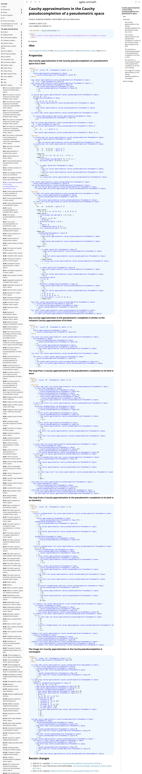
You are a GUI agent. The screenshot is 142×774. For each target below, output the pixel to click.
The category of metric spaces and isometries (12, 174)
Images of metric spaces (13, 402)
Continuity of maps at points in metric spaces (12, 260)
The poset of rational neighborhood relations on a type (12, 650)
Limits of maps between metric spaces (13, 463)
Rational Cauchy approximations (10, 690)
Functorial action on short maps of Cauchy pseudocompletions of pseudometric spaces (11, 384)
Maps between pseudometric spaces (10, 497)
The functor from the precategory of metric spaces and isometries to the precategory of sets (12, 335)
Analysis (4, 32)
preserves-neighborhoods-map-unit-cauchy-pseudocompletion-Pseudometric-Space (70, 585)
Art (2, 18)
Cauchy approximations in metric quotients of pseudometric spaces (12, 193)
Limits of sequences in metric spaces (12, 474)
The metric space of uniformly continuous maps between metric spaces (12, 577)
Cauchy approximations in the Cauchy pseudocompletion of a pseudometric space (12, 185)
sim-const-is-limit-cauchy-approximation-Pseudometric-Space (58, 356)
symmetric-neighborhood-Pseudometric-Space (51, 683)
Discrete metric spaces (12, 290)
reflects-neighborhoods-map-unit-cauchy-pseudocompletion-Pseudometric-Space (67, 457)
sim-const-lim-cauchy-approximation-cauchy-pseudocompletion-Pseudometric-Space (64, 337)
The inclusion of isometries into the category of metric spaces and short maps (13, 343)
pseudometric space (87, 50)
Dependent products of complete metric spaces (12, 281)
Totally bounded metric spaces (13, 744)
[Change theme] (31, 2)
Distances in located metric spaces (11, 294)
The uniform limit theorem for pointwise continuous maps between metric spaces (11, 767)
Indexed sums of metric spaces (12, 417)
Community (5, 9)
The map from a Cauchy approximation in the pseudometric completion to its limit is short (132, 53)
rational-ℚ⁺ (45, 699)
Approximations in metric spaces (11, 157)
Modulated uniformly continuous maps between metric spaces (12, 609)
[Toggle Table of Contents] (27, 2)
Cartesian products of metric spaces (12, 169)
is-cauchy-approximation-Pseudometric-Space (53, 139)
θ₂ (42, 206)
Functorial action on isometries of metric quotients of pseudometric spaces (12, 367)
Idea (124, 16)
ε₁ (38, 150)
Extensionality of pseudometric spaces (10, 328)
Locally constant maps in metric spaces (13, 484)
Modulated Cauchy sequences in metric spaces (12, 603)
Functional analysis (8, 62)
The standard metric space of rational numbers (11, 559)
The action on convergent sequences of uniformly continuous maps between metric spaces (13, 129)
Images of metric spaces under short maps (13, 406)
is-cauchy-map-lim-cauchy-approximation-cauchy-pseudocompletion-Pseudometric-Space (68, 137)
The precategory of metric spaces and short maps (13, 666)
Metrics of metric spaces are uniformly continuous (13, 592)
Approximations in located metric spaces (10, 152)
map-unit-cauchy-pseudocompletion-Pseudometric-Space (59, 734)
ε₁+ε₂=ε (49, 150)
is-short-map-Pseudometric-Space (48, 388)
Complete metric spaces (13, 256)
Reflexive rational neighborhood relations (11, 705)
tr (37, 164)
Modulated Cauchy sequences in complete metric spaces (12, 597)
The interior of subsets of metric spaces (12, 429)
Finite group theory (8, 54)
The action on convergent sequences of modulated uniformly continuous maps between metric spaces (13, 114)
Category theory (7, 35)
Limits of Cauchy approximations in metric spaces (11, 445)
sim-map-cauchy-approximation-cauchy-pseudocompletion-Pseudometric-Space (62, 719)
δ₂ (42, 149)
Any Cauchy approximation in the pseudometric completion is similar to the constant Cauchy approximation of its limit (133, 40)
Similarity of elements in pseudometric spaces (12, 729)
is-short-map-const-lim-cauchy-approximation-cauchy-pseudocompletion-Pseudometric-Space (70, 386)
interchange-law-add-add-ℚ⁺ (51, 159)
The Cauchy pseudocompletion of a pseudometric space (10, 224)
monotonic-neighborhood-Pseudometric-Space (58, 284)
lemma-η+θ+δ (41, 210)
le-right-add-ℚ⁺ (46, 706)
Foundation (6, 57)
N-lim (42, 548)
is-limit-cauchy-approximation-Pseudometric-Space (56, 195)
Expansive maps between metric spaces (10, 318)
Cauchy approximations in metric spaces (12, 199)
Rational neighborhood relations (13, 695)
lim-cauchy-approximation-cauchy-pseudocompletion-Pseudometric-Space (60, 182)
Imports (34, 41)
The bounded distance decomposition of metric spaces (12, 163)
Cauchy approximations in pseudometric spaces (12, 204)
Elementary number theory (8, 47)
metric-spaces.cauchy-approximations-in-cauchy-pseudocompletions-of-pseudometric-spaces (68, 35)
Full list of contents (8, 21)
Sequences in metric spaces (12, 714)
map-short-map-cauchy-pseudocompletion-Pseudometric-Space (61, 670)
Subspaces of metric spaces (12, 734)
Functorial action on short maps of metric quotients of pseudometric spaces (13, 392)
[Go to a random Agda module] (39, 2)
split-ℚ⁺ (52, 129)
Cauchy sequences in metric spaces (12, 235)
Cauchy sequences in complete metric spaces (12, 230)
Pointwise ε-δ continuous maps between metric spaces (11, 643)
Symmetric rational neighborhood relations (11, 739)
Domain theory (7, 43)
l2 (36, 70)
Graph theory (6, 68)
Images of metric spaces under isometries (13, 398)
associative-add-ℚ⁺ (48, 221)
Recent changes (128, 81)
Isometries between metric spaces (11, 434)
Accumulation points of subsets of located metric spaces (12, 90)
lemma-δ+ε (40, 154)
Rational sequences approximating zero (12, 700)
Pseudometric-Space (58, 70)
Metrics (7, 585)
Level (42, 70)
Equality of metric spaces (11, 308)
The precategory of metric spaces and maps (11, 661)
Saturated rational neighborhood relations (11, 710)
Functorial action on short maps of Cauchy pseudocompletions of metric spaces (12, 375)
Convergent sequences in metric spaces (12, 271)
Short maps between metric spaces (12, 719)
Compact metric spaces (12, 253)
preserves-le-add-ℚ (46, 698)
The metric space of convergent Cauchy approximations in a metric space (11, 527)
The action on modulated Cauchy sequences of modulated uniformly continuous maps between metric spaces (13, 139)
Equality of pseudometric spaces (10, 313)
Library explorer (7, 15)
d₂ (41, 96)
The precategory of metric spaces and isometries (12, 656)
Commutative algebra (9, 37)
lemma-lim (40, 231)
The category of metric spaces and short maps (12, 178)
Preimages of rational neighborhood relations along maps (12, 677)
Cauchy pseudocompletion (64, 50)
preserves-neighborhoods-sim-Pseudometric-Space (55, 406)
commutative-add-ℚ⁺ (49, 226)
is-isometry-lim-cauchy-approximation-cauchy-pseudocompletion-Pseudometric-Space (67, 604)
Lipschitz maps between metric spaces (13, 479)
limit (104, 50)
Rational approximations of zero (10, 685)
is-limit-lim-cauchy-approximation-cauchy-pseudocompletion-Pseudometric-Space (66, 193)
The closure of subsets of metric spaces (12, 249)
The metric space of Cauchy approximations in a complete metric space (12, 512)
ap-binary (44, 160)
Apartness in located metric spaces (11, 147)
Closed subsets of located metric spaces (11, 239)
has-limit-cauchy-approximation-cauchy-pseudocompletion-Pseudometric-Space (63, 302)
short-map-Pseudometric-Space (45, 483)
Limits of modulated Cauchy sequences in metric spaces (12, 468)
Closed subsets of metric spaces (13, 244)
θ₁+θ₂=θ (49, 206)
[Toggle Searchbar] (35, 2)
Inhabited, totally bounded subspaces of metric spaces (12, 423)
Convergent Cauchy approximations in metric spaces (11, 265)
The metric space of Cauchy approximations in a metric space (12, 519)
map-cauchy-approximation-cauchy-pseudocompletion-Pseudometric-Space (60, 80)
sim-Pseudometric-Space (42, 338)
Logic (4, 82)
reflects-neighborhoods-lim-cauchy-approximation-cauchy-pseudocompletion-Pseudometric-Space (72, 513)
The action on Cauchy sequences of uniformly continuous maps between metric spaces (11, 105)
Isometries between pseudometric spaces (11, 439)
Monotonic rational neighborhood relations (11, 615)
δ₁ (38, 149)
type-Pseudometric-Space (52, 81)
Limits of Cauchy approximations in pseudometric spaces (10, 452)
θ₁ (38, 206)
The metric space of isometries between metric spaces (11, 542)
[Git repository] (136, 2)
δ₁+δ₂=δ (49, 149)
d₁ (38, 96)
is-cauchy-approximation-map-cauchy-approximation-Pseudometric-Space (62, 116)
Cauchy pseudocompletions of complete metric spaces (10, 210)
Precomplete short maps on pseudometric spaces (13, 671)
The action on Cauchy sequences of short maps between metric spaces (11, 97)
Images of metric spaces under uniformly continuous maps (13, 412)
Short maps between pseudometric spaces (12, 724)
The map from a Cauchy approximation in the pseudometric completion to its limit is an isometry (132, 64)
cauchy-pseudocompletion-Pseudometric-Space (55, 75)
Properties (126, 19)
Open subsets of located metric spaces (13, 628)
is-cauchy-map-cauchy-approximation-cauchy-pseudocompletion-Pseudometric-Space (64, 94)
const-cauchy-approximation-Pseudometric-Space (56, 345)
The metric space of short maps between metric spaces (12, 570)
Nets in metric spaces (12, 624)
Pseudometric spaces (12, 681)
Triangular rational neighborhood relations (11, 753)
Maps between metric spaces (12, 492)
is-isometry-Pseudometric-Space (48, 605)
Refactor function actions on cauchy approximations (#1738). (74, 771)
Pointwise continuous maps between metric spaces (12, 637)
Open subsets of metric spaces (12, 632)
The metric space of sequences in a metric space (12, 564)
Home (3, 7)
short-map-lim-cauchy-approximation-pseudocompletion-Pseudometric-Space (61, 482)
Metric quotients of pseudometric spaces (11, 506)
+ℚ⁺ (40, 101)
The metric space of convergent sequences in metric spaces (11, 535)
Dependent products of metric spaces (12, 286)
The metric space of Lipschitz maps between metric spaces (13, 549)
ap (41, 216)
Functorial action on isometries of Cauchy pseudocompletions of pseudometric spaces (11, 359)
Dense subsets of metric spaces (13, 276)
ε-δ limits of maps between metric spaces (11, 303)
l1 (34, 70)
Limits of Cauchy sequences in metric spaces (12, 458)
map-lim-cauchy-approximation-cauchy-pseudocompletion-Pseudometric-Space (62, 122)
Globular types (7, 65)
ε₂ (42, 150)
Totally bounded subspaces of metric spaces (12, 749)
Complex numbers (8, 40)
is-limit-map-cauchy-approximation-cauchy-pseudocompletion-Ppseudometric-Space (64, 665)
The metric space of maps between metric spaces (12, 555)
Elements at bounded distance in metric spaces (12, 299)
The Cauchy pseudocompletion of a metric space (12, 217)
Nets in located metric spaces (12, 620)
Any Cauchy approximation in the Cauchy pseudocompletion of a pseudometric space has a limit (132, 27)
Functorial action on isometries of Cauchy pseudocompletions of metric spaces (12, 351)
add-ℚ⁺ (51, 160)
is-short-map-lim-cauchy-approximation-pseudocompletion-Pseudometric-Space (65, 444)
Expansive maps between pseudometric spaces (13, 323)
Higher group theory (8, 74)
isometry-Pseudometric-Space (45, 635)
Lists (3, 79)
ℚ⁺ (34, 81)
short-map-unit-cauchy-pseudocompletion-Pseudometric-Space (63, 675)
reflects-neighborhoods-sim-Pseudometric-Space (54, 549)
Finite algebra (6, 51)
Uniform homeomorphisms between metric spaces (12, 759)
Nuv (41, 455)
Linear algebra (7, 76)
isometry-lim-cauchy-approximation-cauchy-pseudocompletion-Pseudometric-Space (64, 633)
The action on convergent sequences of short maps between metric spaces (13, 122)
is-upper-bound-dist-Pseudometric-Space (56, 165)
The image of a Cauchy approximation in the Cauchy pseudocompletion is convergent (132, 74)
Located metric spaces (12, 488)
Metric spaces (6, 85)
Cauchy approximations (38, 50)
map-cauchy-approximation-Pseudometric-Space (51, 85)
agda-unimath (87, 2)
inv (41, 228)
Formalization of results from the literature (9, 25)
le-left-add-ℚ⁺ (48, 297)
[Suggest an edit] (139, 2)
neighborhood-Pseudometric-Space (46, 98)
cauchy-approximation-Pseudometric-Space (50, 73)
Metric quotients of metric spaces (11, 501)
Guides (4, 12)
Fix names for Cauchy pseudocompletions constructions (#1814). (75, 763)
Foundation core (7, 59)
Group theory (6, 71)
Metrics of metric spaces (13, 588)
